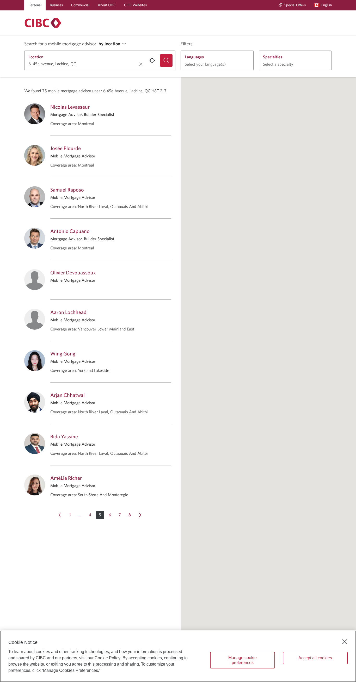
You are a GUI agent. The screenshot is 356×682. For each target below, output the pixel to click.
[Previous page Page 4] (59, 515)
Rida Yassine (64, 436)
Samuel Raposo (67, 189)
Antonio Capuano (70, 231)
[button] (114, 43)
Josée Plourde (65, 148)
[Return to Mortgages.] (43, 23)
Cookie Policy (107, 658)
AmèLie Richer (66, 478)
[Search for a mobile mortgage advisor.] (166, 60)
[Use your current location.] (152, 60)
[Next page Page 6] (140, 515)
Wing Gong (62, 353)
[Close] (344, 642)
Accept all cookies (315, 658)
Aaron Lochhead (68, 312)
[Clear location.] (140, 64)
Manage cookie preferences (242, 660)
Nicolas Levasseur (70, 106)
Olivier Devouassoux (73, 272)
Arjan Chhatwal (67, 395)
